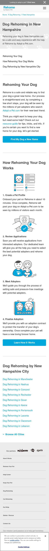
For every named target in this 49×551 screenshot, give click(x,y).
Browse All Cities (14, 434)
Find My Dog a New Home (24, 139)
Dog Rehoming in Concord (16, 389)
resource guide (10, 123)
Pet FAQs (6, 507)
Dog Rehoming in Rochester (17, 394)
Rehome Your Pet (8, 466)
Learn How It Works (24, 342)
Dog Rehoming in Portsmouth (18, 410)
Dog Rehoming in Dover (15, 399)
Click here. (31, 2)
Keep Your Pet (7, 483)
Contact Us (6, 523)
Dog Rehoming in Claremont (17, 420)
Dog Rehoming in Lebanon (16, 426)
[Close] (45, 536)
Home (5, 14)
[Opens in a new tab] (23, 450)
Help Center (7, 475)
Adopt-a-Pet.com (11, 110)
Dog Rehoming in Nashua (16, 384)
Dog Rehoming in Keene (15, 405)
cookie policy (14, 540)
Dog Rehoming (15, 14)
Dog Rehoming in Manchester (18, 379)
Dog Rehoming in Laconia (16, 415)
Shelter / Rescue (8, 515)
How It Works (7, 458)
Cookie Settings (24, 547)
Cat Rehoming (7, 499)
